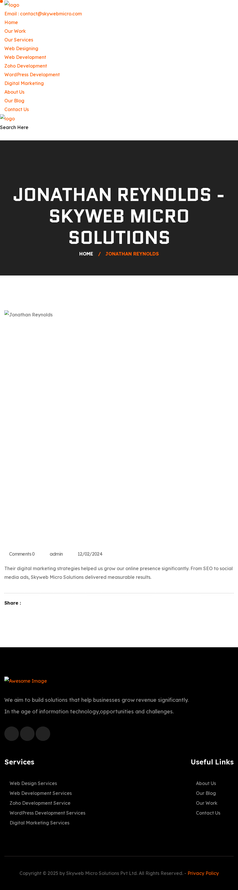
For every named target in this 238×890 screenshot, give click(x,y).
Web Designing (21, 48)
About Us (14, 92)
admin (56, 554)
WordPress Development (32, 74)
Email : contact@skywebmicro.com (43, 14)
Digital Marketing (24, 83)
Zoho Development (25, 66)
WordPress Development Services (47, 813)
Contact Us (16, 109)
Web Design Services (33, 783)
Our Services (18, 40)
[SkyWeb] (11, 4)
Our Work (15, 31)
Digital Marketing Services (39, 823)
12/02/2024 (89, 554)
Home (11, 22)
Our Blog (14, 101)
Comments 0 (22, 554)
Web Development (25, 57)
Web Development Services (41, 793)
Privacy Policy (203, 873)
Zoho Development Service (40, 803)
